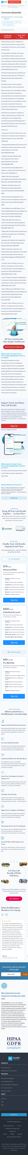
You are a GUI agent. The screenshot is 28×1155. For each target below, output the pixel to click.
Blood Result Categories (7, 1078)
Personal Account (6, 1067)
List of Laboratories (6, 1088)
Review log (14, 498)
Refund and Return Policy (14, 1137)
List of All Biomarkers (7, 1081)
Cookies (19, 1134)
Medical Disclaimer (9, 1126)
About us (3, 1098)
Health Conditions (6, 1091)
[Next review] (6, 914)
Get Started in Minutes (14, 347)
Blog (2, 1105)
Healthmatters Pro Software (9, 1071)
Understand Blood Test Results (9, 1084)
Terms (19, 1126)
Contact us (14, 1114)
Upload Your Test (14, 2)
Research (3, 5)
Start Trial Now (21, 36)
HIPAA (12, 1134)
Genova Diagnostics (8, 25)
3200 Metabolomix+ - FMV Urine (12, 22)
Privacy (5, 1134)
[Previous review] (2, 914)
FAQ (2, 1102)
